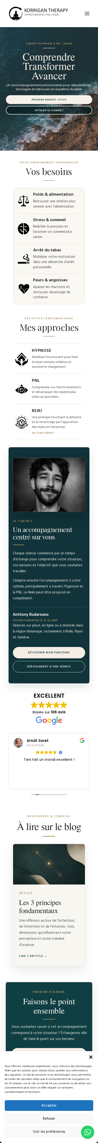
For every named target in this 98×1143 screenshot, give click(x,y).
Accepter (49, 1105)
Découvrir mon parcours (49, 653)
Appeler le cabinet (49, 110)
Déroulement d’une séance (49, 667)
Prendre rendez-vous (49, 99)
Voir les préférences (49, 1132)
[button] (90, 1057)
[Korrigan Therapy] (38, 13)
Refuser (49, 1119)
